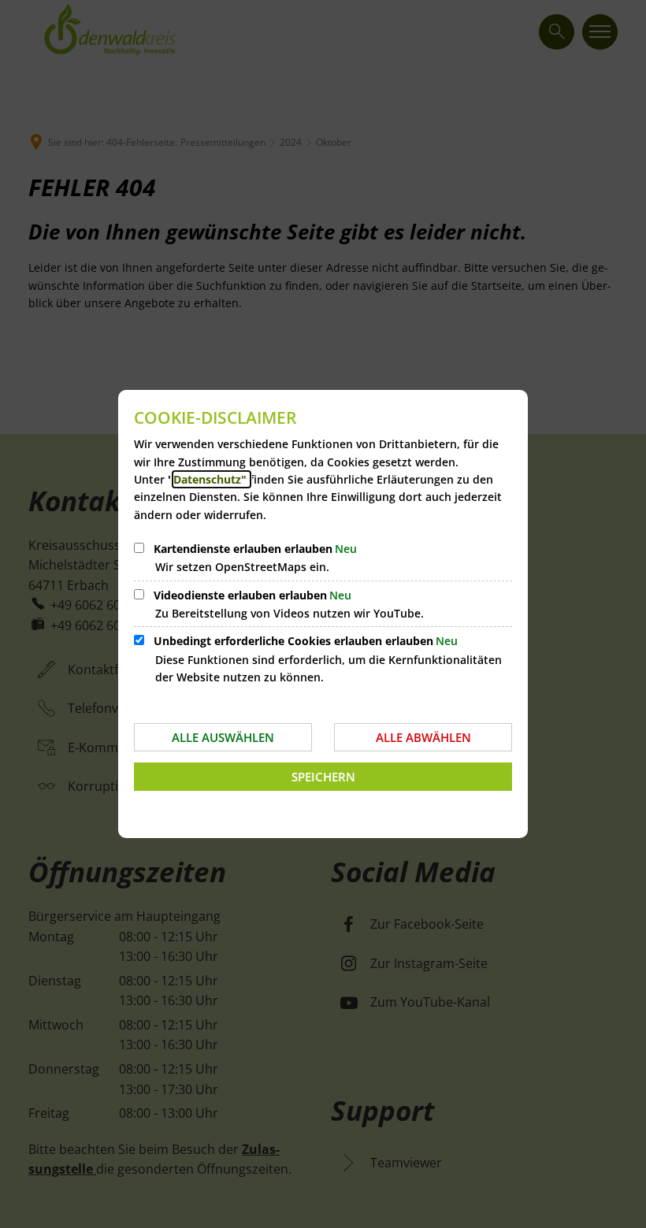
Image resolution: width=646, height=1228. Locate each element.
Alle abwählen (423, 737)
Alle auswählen (223, 737)
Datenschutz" (211, 479)
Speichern (323, 777)
